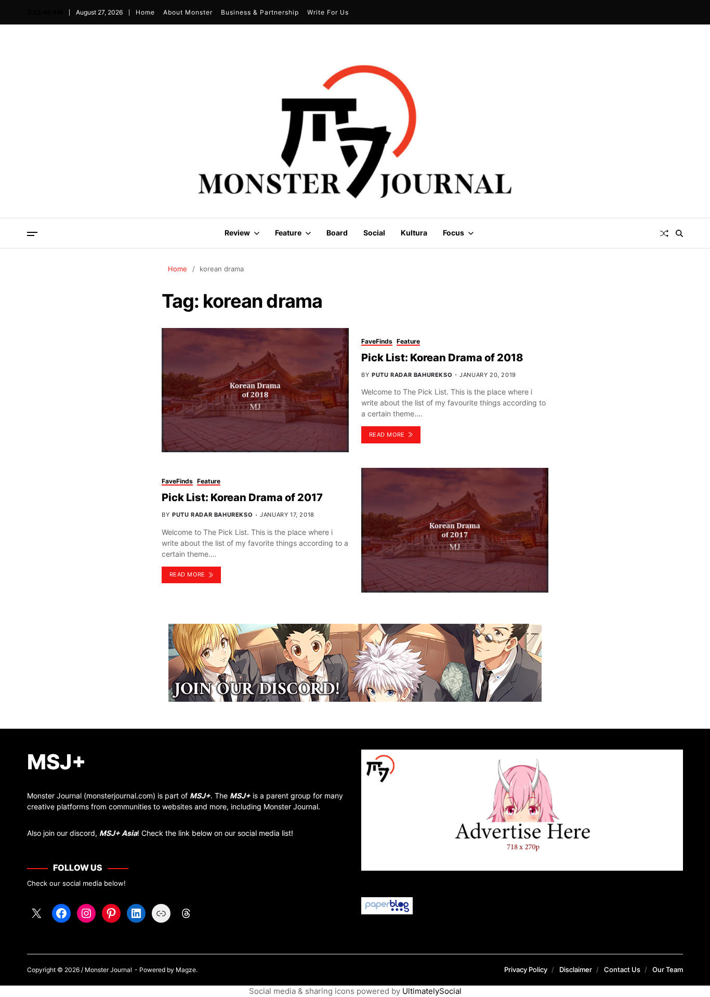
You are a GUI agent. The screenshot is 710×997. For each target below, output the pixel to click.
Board (337, 232)
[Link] (161, 913)
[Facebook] (61, 913)
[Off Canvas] (32, 234)
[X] (36, 913)
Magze (186, 970)
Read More (387, 434)
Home (145, 12)
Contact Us (622, 969)
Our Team (667, 969)
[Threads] (186, 913)
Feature (288, 232)
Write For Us (328, 12)
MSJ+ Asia (118, 833)
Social (374, 232)
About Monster (188, 12)
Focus (453, 232)
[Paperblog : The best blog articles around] (522, 905)
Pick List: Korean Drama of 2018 (442, 357)
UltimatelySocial (432, 991)
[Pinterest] (111, 913)
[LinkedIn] (136, 913)
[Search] (679, 233)
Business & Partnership (260, 12)
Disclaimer (575, 969)
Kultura (414, 232)
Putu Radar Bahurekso (412, 374)
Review (237, 232)
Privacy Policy (525, 969)
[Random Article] (664, 233)
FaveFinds (376, 341)
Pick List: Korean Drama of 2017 (242, 497)
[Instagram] (86, 913)
